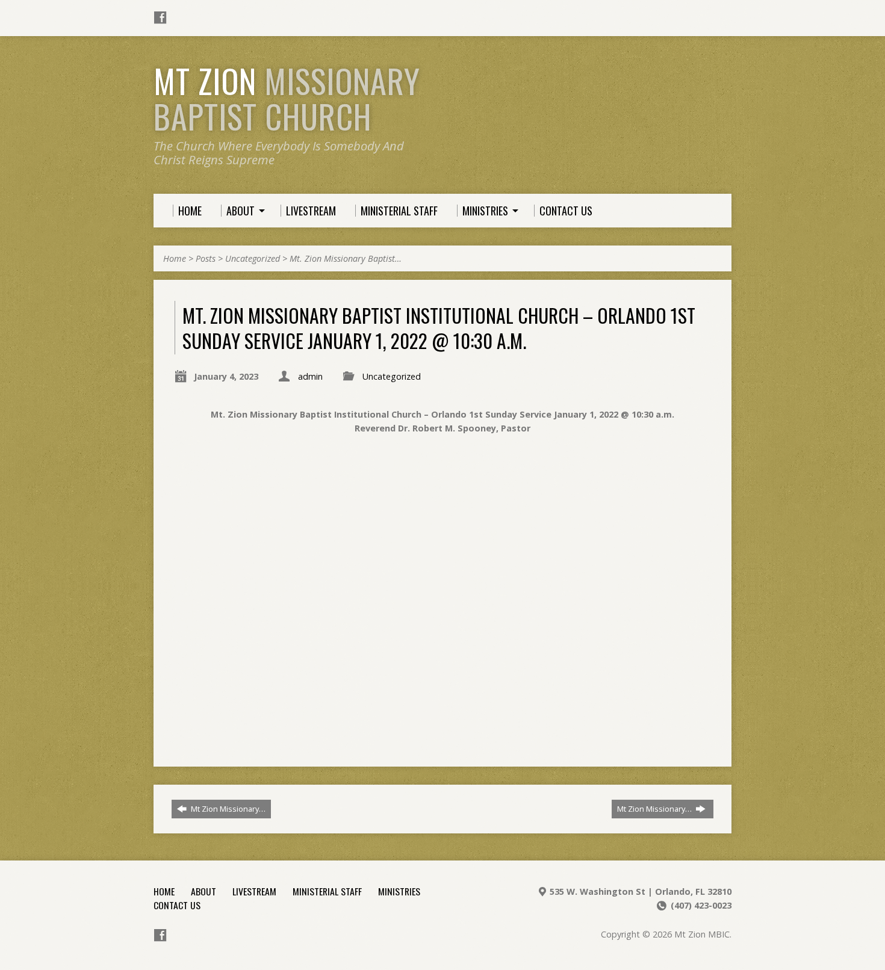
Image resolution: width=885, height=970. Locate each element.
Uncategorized (252, 258)
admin (310, 376)
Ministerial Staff (327, 891)
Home (174, 258)
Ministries (399, 891)
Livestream (254, 891)
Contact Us (177, 905)
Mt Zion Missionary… (227, 808)
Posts (206, 258)
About (203, 891)
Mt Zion (287, 98)
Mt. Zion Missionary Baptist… (346, 258)
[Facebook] (160, 17)
